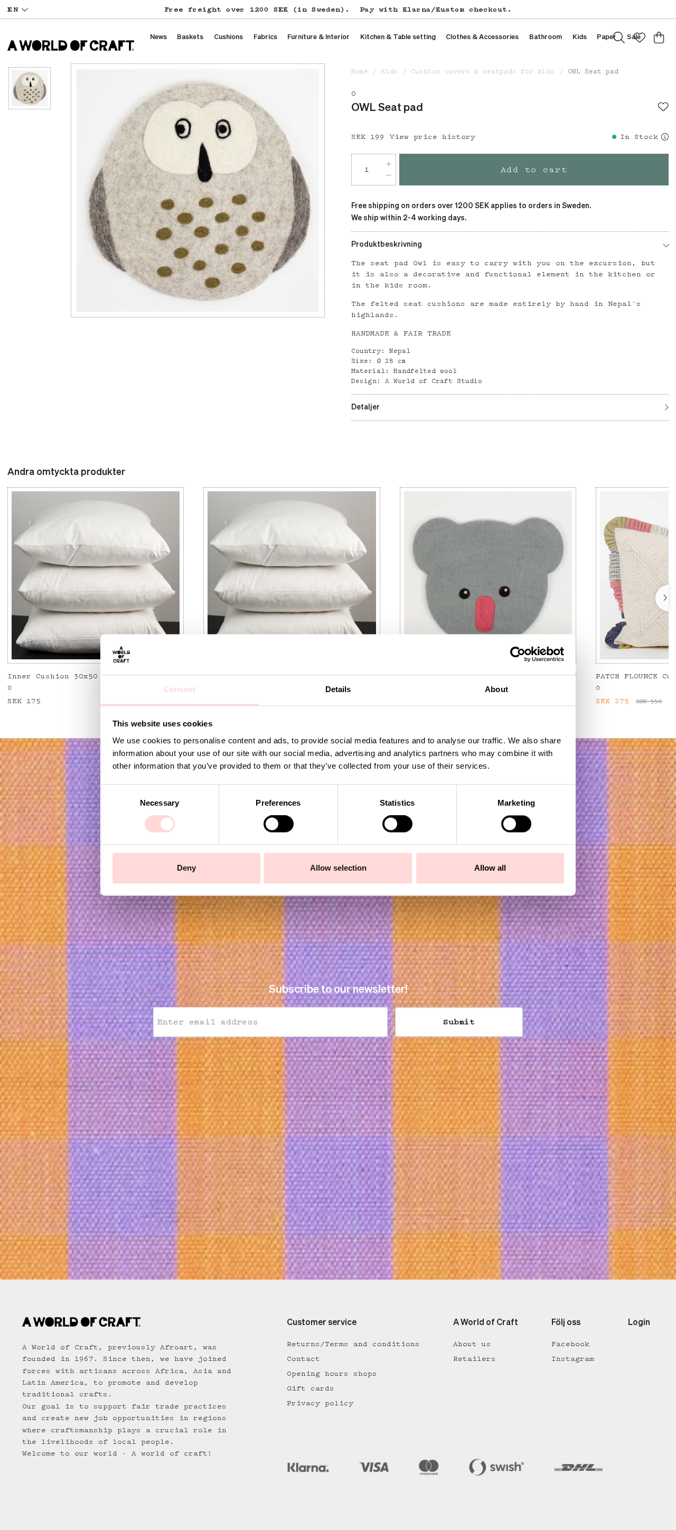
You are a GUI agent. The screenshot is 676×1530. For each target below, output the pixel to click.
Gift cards (310, 1388)
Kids (389, 71)
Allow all (490, 867)
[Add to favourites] (663, 107)
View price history (432, 137)
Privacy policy (320, 1403)
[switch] (279, 824)
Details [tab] (338, 689)
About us (472, 1344)
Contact (303, 1359)
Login (639, 1323)
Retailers (474, 1359)
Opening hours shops (332, 1373)
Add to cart (534, 169)
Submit (459, 1022)
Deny (186, 867)
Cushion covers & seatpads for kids (483, 71)
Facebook (570, 1344)
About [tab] (496, 689)
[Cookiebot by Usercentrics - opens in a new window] (518, 655)
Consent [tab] (179, 689)
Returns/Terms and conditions (353, 1344)
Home (359, 71)
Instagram (572, 1359)
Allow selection (338, 867)
